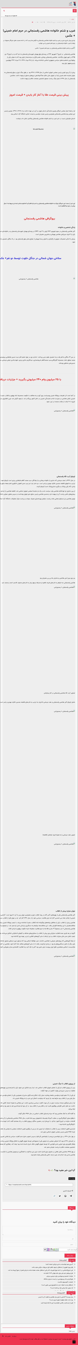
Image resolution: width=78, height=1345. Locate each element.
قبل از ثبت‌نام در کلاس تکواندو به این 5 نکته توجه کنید (57, 1303)
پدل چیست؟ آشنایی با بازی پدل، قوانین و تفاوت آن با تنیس (55, 1297)
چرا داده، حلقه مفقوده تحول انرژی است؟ (61, 1300)
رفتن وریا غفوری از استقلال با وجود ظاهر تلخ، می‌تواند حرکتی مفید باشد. (52, 1267)
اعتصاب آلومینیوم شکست (65, 1282)
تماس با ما (8, 1336)
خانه (73, 19)
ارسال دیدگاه (70, 1256)
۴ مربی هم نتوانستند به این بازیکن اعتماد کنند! (59, 1264)
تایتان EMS (72, 1331)
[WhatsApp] (65, 1196)
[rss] (2, 1336)
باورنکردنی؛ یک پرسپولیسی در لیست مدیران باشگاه (58, 1279)
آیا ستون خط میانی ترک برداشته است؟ (61, 1288)
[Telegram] (71, 1196)
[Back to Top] (74, 1341)
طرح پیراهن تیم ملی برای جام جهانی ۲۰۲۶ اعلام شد (58, 1273)
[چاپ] (32, 22)
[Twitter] (60, 1196)
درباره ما (14, 1336)
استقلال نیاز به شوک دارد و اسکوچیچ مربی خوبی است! (57, 1285)
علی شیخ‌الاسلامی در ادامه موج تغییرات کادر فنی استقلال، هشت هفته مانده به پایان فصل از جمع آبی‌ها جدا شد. (40, 1270)
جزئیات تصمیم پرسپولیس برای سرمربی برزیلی (60, 1276)
